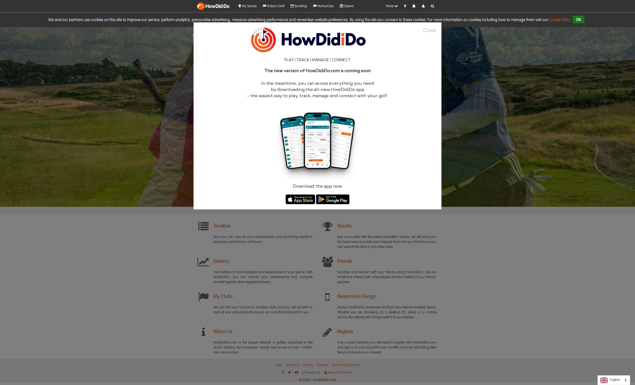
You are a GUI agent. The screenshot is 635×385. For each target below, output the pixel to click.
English (615, 380)
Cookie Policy (560, 20)
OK (578, 19)
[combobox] (614, 380)
